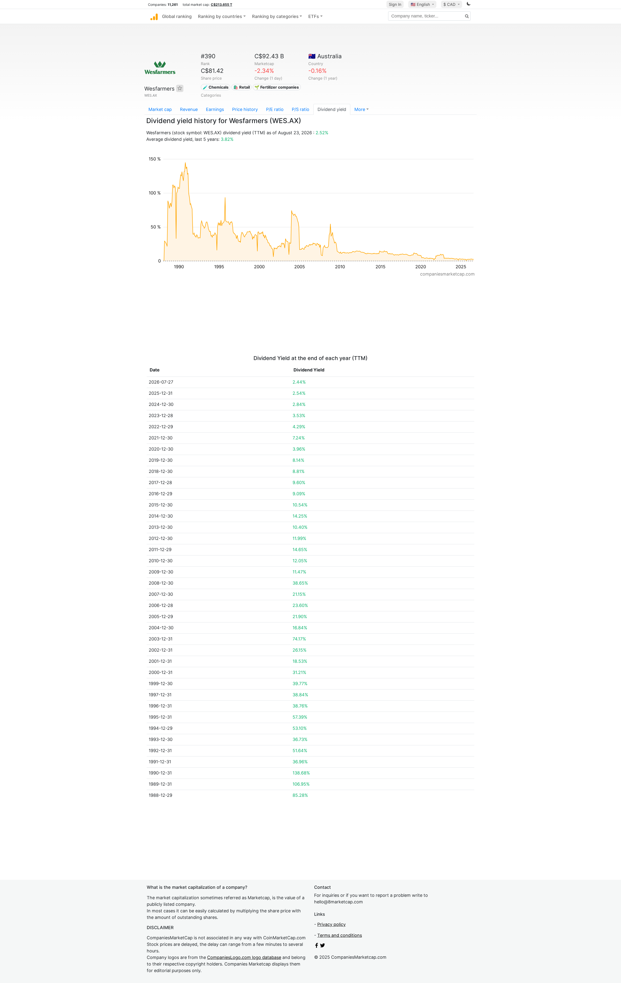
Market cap (160, 109)
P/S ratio (300, 109)
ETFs (313, 16)
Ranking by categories (275, 16)
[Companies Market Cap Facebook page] (316, 946)
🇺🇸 (420, 4)
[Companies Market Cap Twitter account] (322, 946)
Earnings (215, 109)
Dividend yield (332, 109)
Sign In (395, 4)
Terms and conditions (339, 935)
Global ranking (177, 16)
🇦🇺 (325, 56)
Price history (245, 109)
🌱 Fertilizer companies (276, 87)
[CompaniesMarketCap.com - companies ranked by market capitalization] (154, 16)
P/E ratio (275, 109)
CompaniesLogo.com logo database (244, 957)
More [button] (359, 109)
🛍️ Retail (241, 87)
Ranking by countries (220, 16)
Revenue (189, 109)
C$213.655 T (221, 4)
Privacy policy (331, 924)
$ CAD (450, 4)
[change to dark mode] (469, 4)
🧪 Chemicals (216, 87)
